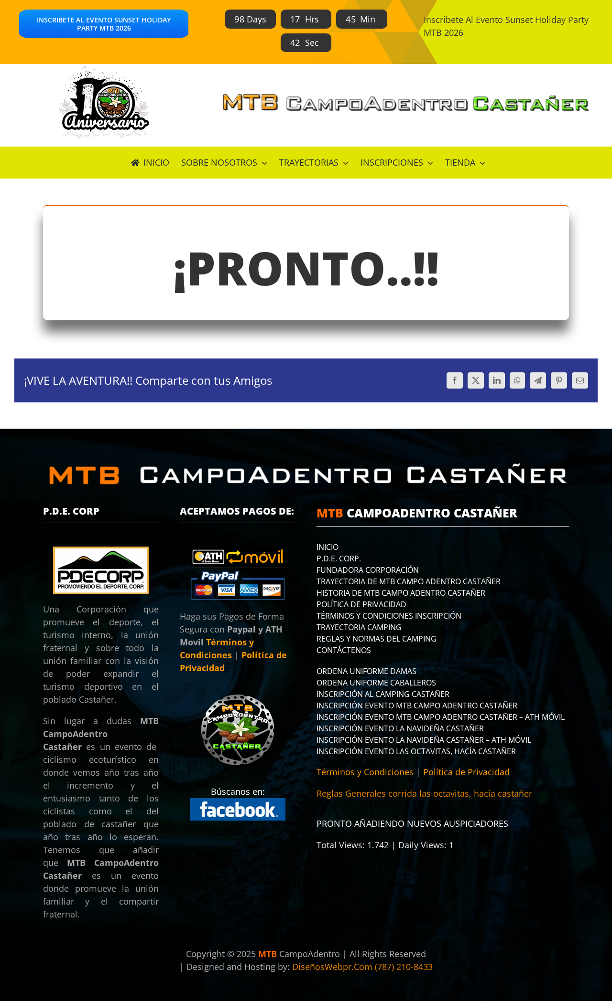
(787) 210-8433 (404, 966)
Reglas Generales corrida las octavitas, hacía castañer (424, 793)
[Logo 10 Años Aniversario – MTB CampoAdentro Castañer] (104, 68)
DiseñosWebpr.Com (333, 966)
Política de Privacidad (466, 772)
